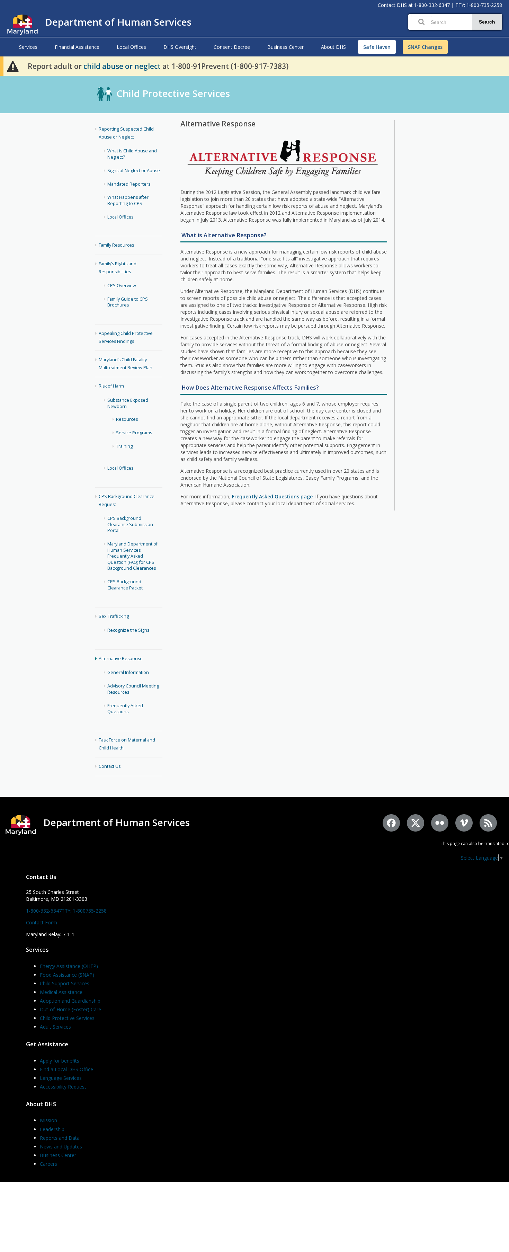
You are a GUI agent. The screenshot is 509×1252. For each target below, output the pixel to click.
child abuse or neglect (122, 66)
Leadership (52, 1129)
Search (487, 22)
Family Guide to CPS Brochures (127, 302)
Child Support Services (64, 983)
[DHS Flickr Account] (439, 823)
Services (28, 47)
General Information (128, 672)
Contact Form (41, 922)
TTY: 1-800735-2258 (84, 910)
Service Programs (134, 433)
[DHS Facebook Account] (391, 823)
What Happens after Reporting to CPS (128, 200)
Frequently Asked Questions (125, 709)
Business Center (285, 47)
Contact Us (109, 766)
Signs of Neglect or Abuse (133, 171)
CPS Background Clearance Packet (125, 585)
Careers (48, 1164)
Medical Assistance (61, 992)
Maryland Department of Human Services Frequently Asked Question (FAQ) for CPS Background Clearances (132, 556)
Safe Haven (377, 47)
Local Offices (131, 47)
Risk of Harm (111, 386)
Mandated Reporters (128, 184)
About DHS (333, 47)
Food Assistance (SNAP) (67, 974)
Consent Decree (232, 47)
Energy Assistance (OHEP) (69, 966)
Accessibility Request (63, 1086)
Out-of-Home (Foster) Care (70, 1009)
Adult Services (55, 1026)
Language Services (61, 1078)
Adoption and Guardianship (70, 1000)
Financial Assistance (77, 47)
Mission (48, 1120)
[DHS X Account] (415, 823)
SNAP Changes (425, 47)
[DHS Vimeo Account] (464, 823)
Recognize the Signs (128, 630)
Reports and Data (60, 1138)
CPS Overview (121, 285)
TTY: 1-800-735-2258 (478, 5)
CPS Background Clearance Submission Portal (130, 524)
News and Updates (61, 1146)
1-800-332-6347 (432, 5)
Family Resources (116, 245)
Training (124, 446)
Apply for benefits (59, 1060)
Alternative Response (121, 658)
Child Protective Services (173, 93)
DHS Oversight (179, 47)
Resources (127, 419)
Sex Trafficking (114, 616)
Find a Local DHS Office (66, 1069)
